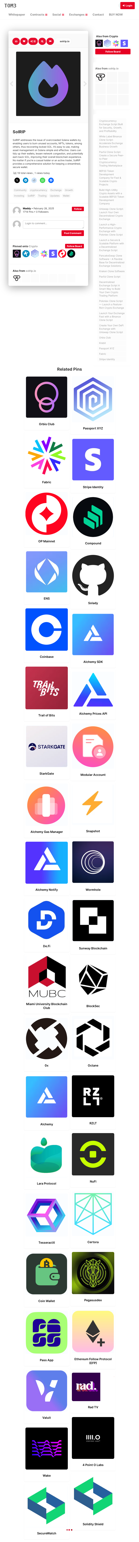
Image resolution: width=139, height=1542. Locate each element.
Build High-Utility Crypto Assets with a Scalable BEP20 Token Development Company (111, 196)
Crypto (33, 246)
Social (57, 14)
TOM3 (10, 5)
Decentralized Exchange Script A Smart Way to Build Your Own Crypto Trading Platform (109, 289)
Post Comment (72, 233)
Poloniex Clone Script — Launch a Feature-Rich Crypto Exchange (111, 304)
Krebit (102, 343)
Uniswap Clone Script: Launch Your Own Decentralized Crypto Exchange (111, 213)
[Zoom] (42, 41)
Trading (42, 195)
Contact (98, 14)
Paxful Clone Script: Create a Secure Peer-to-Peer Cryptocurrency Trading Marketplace (111, 159)
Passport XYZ (106, 348)
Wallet (66, 195)
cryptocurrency (38, 190)
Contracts (37, 14)
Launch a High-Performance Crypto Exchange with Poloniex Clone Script (111, 229)
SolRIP (31, 195)
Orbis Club (105, 337)
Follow (78, 208)
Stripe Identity (107, 359)
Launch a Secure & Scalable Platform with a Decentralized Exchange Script (111, 245)
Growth (69, 190)
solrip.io (64, 41)
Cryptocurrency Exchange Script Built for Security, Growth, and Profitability (111, 125)
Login (129, 5)
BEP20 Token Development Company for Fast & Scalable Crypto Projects (110, 177)
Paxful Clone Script (109, 276)
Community (20, 190)
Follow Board (74, 246)
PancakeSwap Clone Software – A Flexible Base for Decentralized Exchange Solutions (111, 260)
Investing (19, 195)
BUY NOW (116, 14)
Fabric (102, 353)
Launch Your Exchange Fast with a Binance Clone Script (112, 316)
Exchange (56, 190)
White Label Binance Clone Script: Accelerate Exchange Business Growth (111, 141)
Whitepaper (16, 14)
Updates (54, 195)
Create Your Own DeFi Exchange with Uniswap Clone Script (111, 329)
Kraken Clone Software (112, 271)
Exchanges (77, 14)
